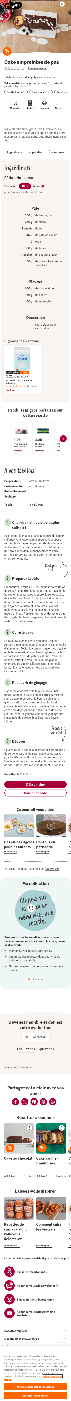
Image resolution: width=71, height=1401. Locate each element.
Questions (46, 1049)
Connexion (38, 979)
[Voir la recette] (19, 1151)
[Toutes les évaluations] (12, 68)
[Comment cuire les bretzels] (51, 1222)
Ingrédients (14, 152)
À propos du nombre (43, 186)
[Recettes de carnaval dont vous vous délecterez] (19, 1222)
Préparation (35, 152)
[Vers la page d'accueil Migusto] (13, 4)
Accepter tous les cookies (35, 1395)
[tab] (35, 1331)
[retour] (6, 16)
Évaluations (56, 152)
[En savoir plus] (19, 846)
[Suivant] (63, 438)
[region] (35, 1373)
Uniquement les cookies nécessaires (35, 1386)
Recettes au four (41, 92)
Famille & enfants (16, 92)
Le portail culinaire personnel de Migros (26, 1258)
